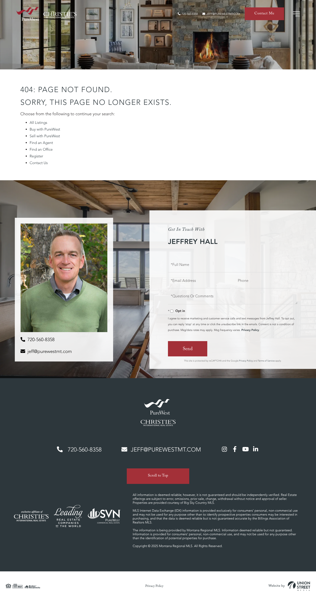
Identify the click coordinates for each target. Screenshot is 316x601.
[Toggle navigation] (296, 14)
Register (36, 156)
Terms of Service (266, 360)
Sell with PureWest (45, 136)
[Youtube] (245, 448)
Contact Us (39, 163)
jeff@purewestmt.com (223, 14)
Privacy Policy (250, 330)
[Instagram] (224, 448)
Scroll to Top (158, 476)
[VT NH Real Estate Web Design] (289, 586)
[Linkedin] (255, 448)
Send (188, 349)
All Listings (38, 122)
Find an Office (41, 149)
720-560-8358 (190, 14)
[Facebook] (234, 448)
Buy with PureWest (45, 129)
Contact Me (264, 14)
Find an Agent (41, 142)
